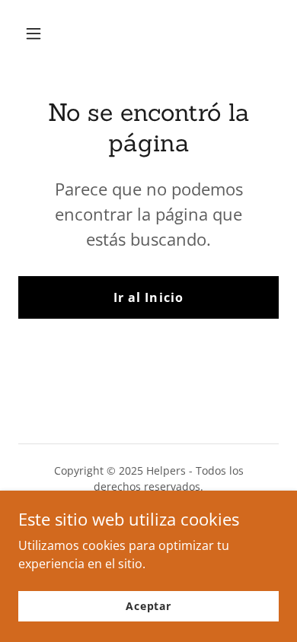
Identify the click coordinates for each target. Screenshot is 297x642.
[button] (48, 33)
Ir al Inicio (148, 297)
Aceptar (148, 606)
